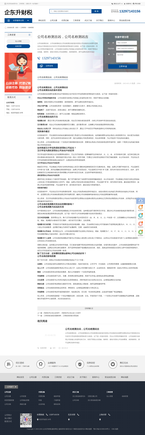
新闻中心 (111, 20)
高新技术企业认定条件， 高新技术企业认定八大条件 (62, 313)
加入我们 (8, 418)
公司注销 (8, 404)
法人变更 (109, 396)
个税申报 (57, 400)
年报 (40, 400)
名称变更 (31, 27)
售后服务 (140, 235)
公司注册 (53, 20)
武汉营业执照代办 (64, 299)
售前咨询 (140, 210)
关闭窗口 (89, 308)
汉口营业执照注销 (94, 400)
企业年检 (42, 404)
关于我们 (99, 20)
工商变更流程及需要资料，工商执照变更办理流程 (61, 316)
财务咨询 (57, 404)
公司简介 (8, 415)
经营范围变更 (9, 400)
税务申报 (57, 396)
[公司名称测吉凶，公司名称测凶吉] (50, 343)
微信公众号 (117, 3)
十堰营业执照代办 (78, 429)
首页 (17, 27)
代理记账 (65, 20)
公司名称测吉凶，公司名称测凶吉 (82, 329)
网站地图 (137, 3)
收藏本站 (129, 3)
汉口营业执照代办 (78, 396)
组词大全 (68, 429)
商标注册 (23, 404)
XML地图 (114, 429)
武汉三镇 (88, 20)
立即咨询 (49, 66)
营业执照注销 (124, 20)
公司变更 (23, 396)
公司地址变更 (24, 400)
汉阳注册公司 (92, 396)
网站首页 (42, 20)
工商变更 (76, 20)
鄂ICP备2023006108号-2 (101, 429)
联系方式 (8, 421)
